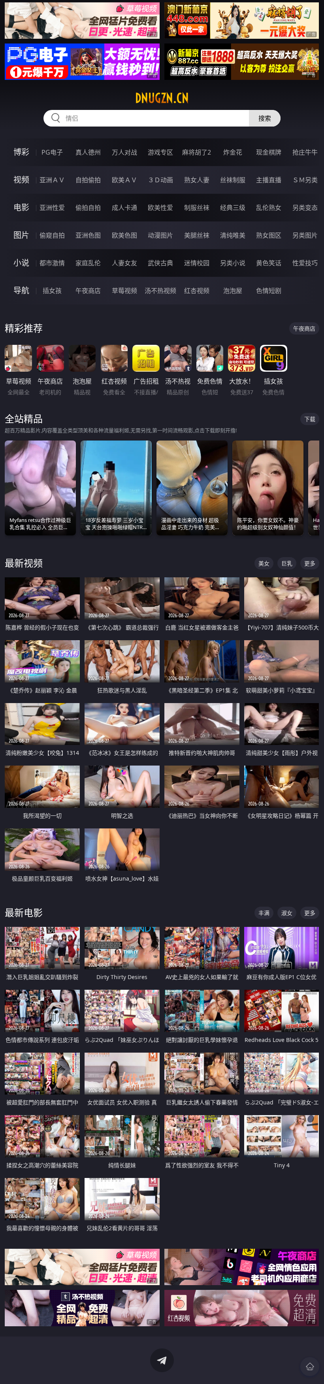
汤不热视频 (160, 290)
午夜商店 (88, 290)
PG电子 (52, 152)
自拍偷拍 (88, 180)
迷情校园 (196, 263)
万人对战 (124, 152)
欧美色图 (124, 235)
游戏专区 (160, 152)
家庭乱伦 (88, 263)
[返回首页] (309, 1366)
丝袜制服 (232, 180)
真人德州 (88, 152)
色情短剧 (268, 290)
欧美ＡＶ (124, 180)
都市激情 (52, 263)
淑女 (286, 913)
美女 (263, 563)
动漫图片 (160, 235)
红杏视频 (196, 290)
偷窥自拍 (52, 235)
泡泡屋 (232, 290)
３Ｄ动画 (160, 180)
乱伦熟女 (268, 207)
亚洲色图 (88, 235)
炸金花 (232, 152)
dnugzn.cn (162, 98)
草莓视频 (124, 290)
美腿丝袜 (196, 235)
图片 (21, 235)
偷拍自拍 (88, 207)
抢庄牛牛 (305, 152)
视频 (21, 179)
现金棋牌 (268, 152)
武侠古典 (160, 263)
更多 (309, 563)
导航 (21, 290)
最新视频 (24, 562)
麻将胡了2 (196, 152)
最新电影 (24, 912)
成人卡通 (124, 207)
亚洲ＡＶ (52, 180)
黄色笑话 (268, 263)
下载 (309, 419)
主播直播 (268, 180)
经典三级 (232, 207)
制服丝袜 (196, 207)
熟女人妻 (196, 180)
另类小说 (232, 263)
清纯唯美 (232, 235)
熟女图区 (268, 235)
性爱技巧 (305, 263)
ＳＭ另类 (305, 180)
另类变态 (305, 207)
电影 (21, 207)
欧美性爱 (160, 207)
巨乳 (286, 563)
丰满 (263, 913)
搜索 (264, 118)
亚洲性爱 (52, 207)
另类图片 (305, 235)
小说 (21, 262)
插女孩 (52, 290)
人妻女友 (124, 263)
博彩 (21, 152)
